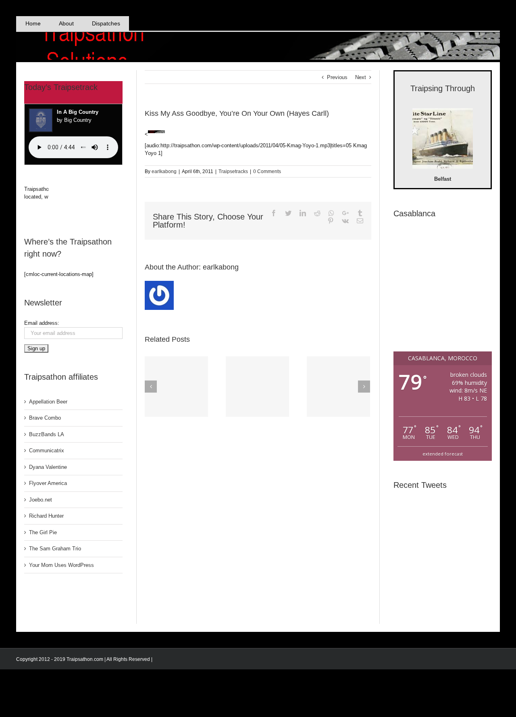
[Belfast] (443, 139)
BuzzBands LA (46, 434)
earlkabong (164, 171)
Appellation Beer (48, 402)
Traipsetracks (233, 171)
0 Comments (267, 171)
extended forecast (442, 454)
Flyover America (48, 483)
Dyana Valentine (48, 467)
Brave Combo (45, 418)
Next (360, 77)
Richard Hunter (46, 516)
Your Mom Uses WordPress (61, 565)
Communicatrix (46, 450)
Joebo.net (40, 500)
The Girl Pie (43, 532)
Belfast (442, 179)
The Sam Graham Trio (55, 549)
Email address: (41, 323)
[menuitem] (33, 23)
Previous (337, 77)
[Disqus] (258, 521)
